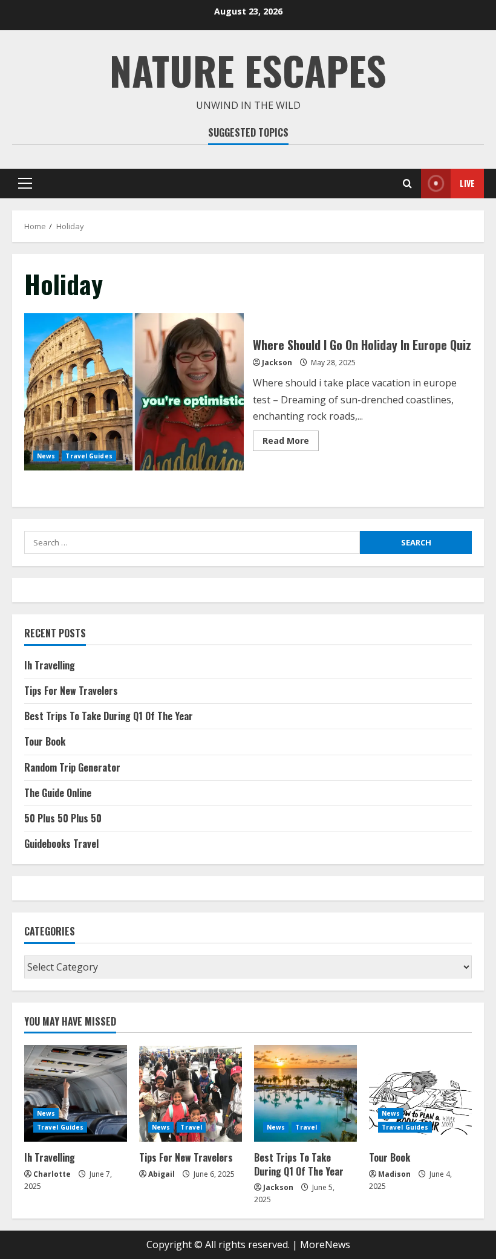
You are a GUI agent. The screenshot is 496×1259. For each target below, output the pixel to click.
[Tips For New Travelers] (190, 1093)
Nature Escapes (248, 70)
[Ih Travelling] (75, 1093)
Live (467, 183)
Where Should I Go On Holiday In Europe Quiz (134, 391)
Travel (191, 1127)
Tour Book (44, 741)
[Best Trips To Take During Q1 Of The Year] (305, 1093)
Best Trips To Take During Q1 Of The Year (108, 716)
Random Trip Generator (72, 767)
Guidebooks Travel (61, 843)
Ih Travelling (49, 665)
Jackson (277, 362)
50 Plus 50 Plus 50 (63, 818)
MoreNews (325, 1244)
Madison (394, 1174)
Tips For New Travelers (71, 690)
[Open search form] (407, 183)
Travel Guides (88, 456)
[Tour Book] (420, 1093)
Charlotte (52, 1174)
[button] (25, 183)
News (46, 456)
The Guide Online (57, 793)
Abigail (161, 1174)
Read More (291, 442)
